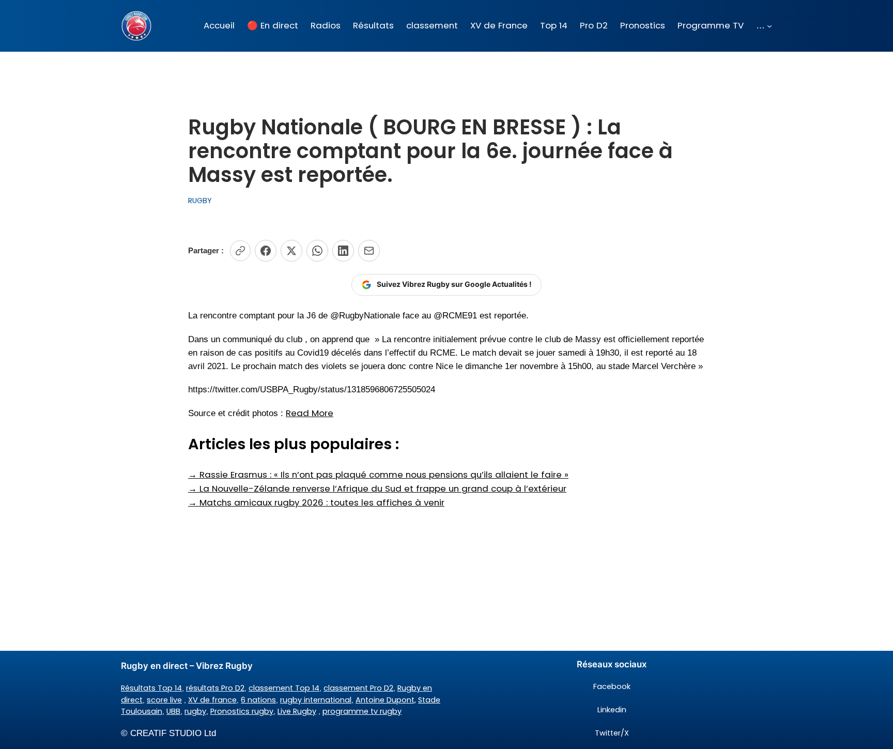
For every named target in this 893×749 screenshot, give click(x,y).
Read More (309, 413)
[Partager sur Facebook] (265, 251)
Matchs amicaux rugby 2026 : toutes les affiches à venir (316, 502)
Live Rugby (297, 711)
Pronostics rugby (241, 711)
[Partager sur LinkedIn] (343, 251)
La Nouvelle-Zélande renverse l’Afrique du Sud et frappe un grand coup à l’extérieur (377, 488)
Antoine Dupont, (386, 700)
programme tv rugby (362, 711)
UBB (173, 711)
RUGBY (200, 200)
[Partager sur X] (291, 251)
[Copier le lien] (240, 250)
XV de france (212, 700)
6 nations (258, 700)
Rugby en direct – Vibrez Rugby (187, 666)
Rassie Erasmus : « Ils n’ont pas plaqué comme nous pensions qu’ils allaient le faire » (378, 474)
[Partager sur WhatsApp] (317, 251)
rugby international (315, 700)
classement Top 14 (284, 688)
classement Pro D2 (358, 688)
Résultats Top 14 (151, 688)
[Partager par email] (369, 251)
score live (164, 700)
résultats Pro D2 (215, 688)
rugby (195, 711)
